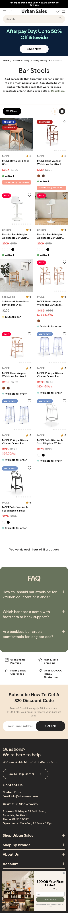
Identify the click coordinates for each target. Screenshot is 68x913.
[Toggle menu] (6, 11)
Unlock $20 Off (50, 900)
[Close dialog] (64, 873)
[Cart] (62, 11)
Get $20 (50, 726)
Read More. (58, 91)
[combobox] (34, 19)
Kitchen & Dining (21, 60)
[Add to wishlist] (29, 121)
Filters (14, 111)
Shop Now (34, 49)
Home (6, 60)
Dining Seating (40, 60)
